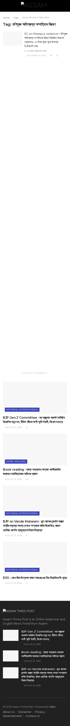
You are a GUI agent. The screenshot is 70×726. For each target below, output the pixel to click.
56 (26, 479)
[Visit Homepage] (35, 6)
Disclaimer (25, 711)
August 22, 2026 (13, 427)
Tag (16, 17)
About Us (8, 711)
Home (6, 17)
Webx (52, 706)
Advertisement (12, 715)
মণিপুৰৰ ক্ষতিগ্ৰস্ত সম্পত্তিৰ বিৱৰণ (35, 17)
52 (56, 55)
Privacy (39, 711)
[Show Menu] (4, 6)
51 (26, 427)
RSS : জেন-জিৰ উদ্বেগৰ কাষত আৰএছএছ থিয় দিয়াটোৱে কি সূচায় (35, 578)
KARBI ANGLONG (16, 461)
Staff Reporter (37, 51)
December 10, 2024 (36, 55)
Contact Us (32, 715)
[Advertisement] (35, 217)
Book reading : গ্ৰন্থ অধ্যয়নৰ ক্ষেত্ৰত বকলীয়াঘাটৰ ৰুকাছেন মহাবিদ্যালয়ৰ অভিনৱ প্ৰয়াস (42, 654)
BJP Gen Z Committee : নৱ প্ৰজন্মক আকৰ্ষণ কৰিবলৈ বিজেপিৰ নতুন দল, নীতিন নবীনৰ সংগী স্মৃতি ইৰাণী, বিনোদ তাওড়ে (42, 635)
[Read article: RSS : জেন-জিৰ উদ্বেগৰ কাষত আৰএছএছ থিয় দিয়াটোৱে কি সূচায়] (35, 558)
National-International (22, 409)
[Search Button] (65, 6)
